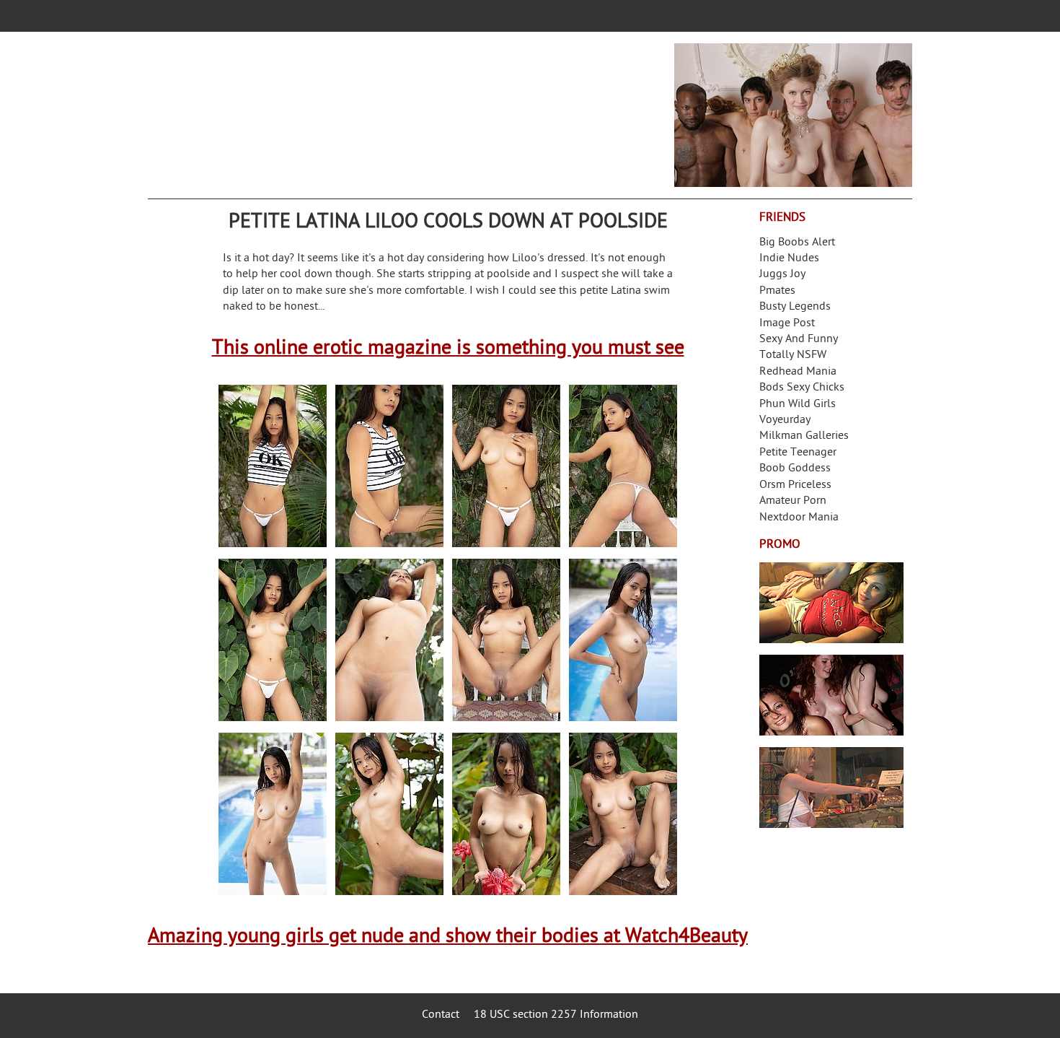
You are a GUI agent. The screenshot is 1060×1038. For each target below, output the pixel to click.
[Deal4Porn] (793, 115)
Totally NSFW (792, 355)
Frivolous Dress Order (831, 787)
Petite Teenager (797, 453)
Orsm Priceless (795, 485)
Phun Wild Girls (797, 404)
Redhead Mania (797, 372)
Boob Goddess (795, 468)
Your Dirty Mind (375, 106)
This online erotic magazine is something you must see (448, 349)
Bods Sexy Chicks (801, 388)
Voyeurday (785, 420)
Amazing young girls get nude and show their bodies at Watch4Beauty (448, 937)
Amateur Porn (792, 501)
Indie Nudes (789, 258)
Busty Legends (795, 307)
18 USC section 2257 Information (556, 1015)
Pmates (777, 291)
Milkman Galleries (804, 436)
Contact (440, 1015)
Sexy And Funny (798, 339)
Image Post (787, 323)
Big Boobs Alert (797, 242)
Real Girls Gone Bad (831, 695)
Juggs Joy (782, 274)
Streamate (831, 602)
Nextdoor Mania (799, 517)
